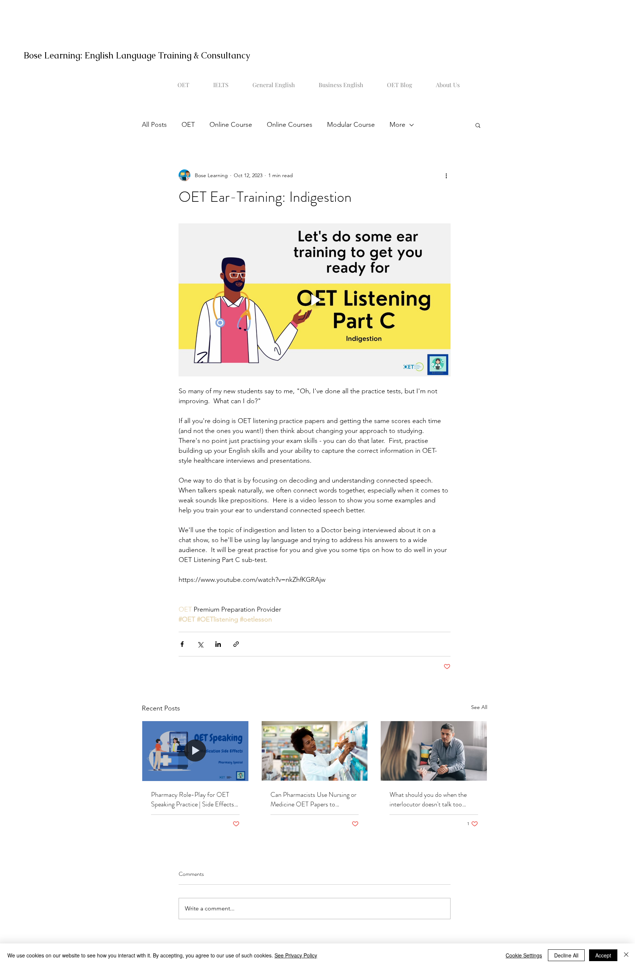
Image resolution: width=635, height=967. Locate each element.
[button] (477, 125)
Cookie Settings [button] (524, 955)
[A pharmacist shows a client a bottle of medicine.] (195, 751)
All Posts (154, 125)
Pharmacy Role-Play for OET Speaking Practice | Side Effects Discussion (192, 799)
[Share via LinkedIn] (218, 644)
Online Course (230, 125)
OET (188, 125)
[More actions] (446, 175)
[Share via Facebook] (182, 644)
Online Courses (289, 125)
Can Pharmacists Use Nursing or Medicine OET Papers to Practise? (313, 799)
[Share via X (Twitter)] (200, 644)
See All (479, 707)
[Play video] (315, 299)
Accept (603, 955)
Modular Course (351, 125)
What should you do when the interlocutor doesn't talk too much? (428, 799)
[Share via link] (236, 644)
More (397, 125)
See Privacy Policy (296, 955)
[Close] (626, 955)
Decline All (566, 955)
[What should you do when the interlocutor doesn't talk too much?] (434, 751)
